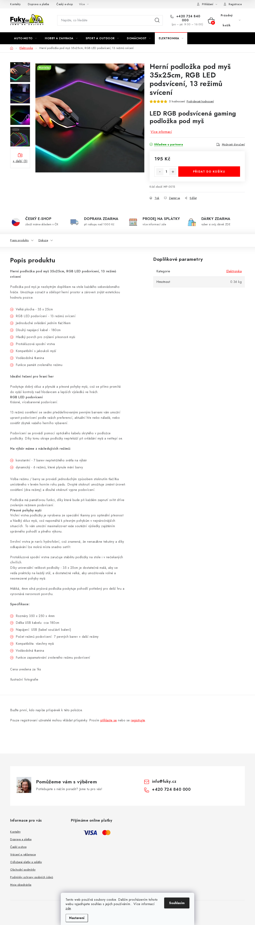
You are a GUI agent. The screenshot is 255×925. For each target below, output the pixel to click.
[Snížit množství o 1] (159, 171)
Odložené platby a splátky (26, 862)
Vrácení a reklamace (23, 854)
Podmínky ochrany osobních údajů (31, 877)
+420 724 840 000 (187, 18)
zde (68, 908)
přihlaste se (108, 720)
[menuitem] (25, 38)
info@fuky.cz (164, 781)
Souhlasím (176, 903)
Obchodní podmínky (23, 870)
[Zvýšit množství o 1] (173, 171)
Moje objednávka (20, 885)
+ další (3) (20, 161)
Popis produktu (19, 240)
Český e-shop (64, 4)
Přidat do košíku (209, 172)
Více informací (161, 131)
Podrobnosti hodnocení (200, 101)
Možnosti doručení (233, 144)
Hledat (157, 20)
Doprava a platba (38, 4)
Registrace (235, 4)
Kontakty (15, 4)
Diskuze (43, 240)
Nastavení (76, 918)
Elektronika (234, 271)
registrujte (138, 720)
